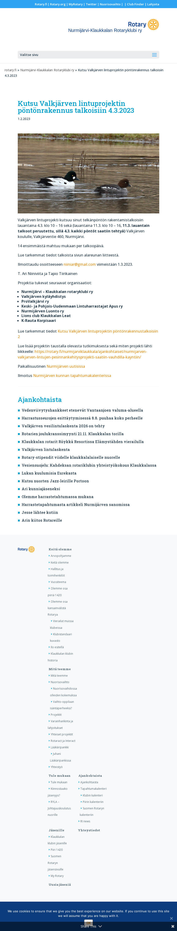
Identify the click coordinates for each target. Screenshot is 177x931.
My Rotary (57, 876)
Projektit (56, 715)
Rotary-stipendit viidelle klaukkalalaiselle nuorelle (71, 457)
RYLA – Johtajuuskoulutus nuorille (59, 808)
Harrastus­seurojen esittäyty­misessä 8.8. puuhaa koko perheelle (82, 418)
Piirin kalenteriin (93, 802)
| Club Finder (134, 4)
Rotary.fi (41, 4)
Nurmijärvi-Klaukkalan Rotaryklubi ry (47, 70)
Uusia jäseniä (60, 884)
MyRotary (76, 4)
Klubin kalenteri (93, 795)
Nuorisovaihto (110, 4)
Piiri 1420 (57, 850)
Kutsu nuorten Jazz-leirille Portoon (55, 480)
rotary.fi (11, 70)
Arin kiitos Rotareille (42, 520)
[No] (171, 918)
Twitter (91, 4)
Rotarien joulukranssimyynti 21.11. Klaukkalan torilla (73, 433)
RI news (85, 821)
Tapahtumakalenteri (93, 789)
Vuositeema (58, 582)
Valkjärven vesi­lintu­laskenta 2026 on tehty (63, 425)
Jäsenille (56, 830)
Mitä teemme (60, 669)
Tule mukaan (60, 776)
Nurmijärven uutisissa (66, 366)
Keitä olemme (60, 549)
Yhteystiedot (89, 830)
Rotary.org (58, 4)
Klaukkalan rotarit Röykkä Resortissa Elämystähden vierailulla (83, 441)
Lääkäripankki (60, 747)
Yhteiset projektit (62, 734)
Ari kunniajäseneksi (41, 488)
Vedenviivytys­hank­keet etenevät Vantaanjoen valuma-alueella (82, 410)
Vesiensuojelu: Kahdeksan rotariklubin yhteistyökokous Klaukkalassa (89, 465)
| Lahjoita (151, 4)
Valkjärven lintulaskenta (46, 449)
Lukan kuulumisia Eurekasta (49, 473)
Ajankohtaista (90, 776)
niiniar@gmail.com (80, 264)
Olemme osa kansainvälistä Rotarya (58, 608)
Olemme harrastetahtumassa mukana (58, 496)
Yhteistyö (57, 767)
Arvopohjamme (61, 556)
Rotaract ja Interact (63, 741)
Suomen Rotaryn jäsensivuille (55, 862)
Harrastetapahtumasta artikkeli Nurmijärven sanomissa (76, 504)
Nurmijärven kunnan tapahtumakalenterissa (72, 375)
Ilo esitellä (57, 647)
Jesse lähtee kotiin (40, 512)
